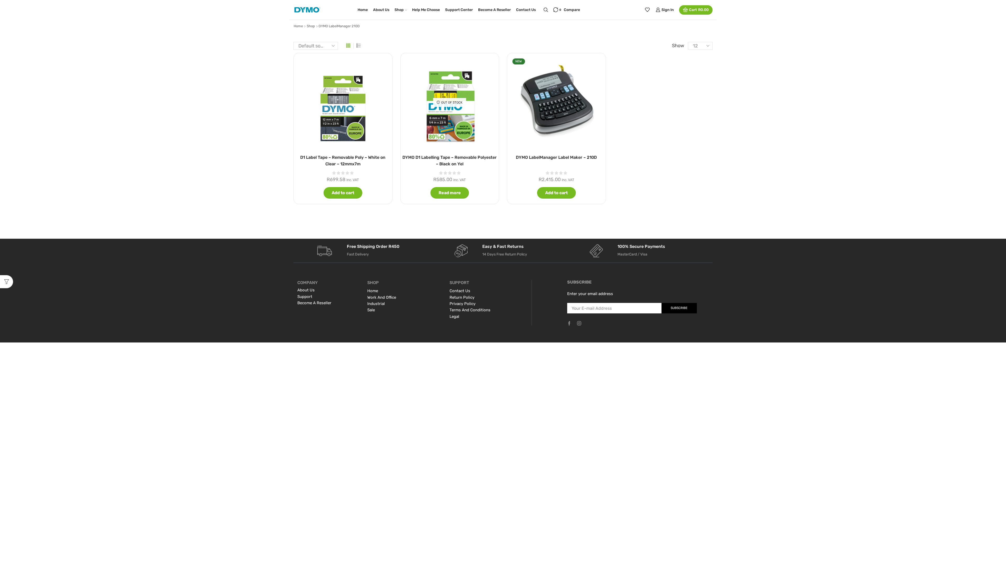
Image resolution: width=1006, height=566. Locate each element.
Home (363, 10)
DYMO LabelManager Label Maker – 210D (556, 157)
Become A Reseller (494, 10)
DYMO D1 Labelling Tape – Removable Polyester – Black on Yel (449, 160)
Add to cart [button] (343, 192)
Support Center (459, 10)
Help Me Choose (426, 10)
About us (381, 10)
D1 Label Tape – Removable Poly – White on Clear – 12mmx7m (342, 160)
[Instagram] (579, 323)
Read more (450, 192)
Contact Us (526, 10)
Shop (399, 10)
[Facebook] (569, 323)
